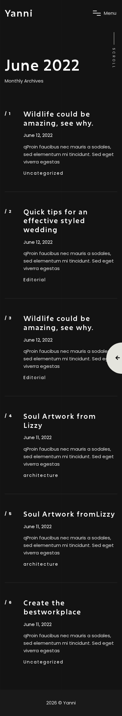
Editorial (34, 280)
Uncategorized (43, 173)
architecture (40, 475)
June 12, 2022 (38, 135)
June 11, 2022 (37, 437)
